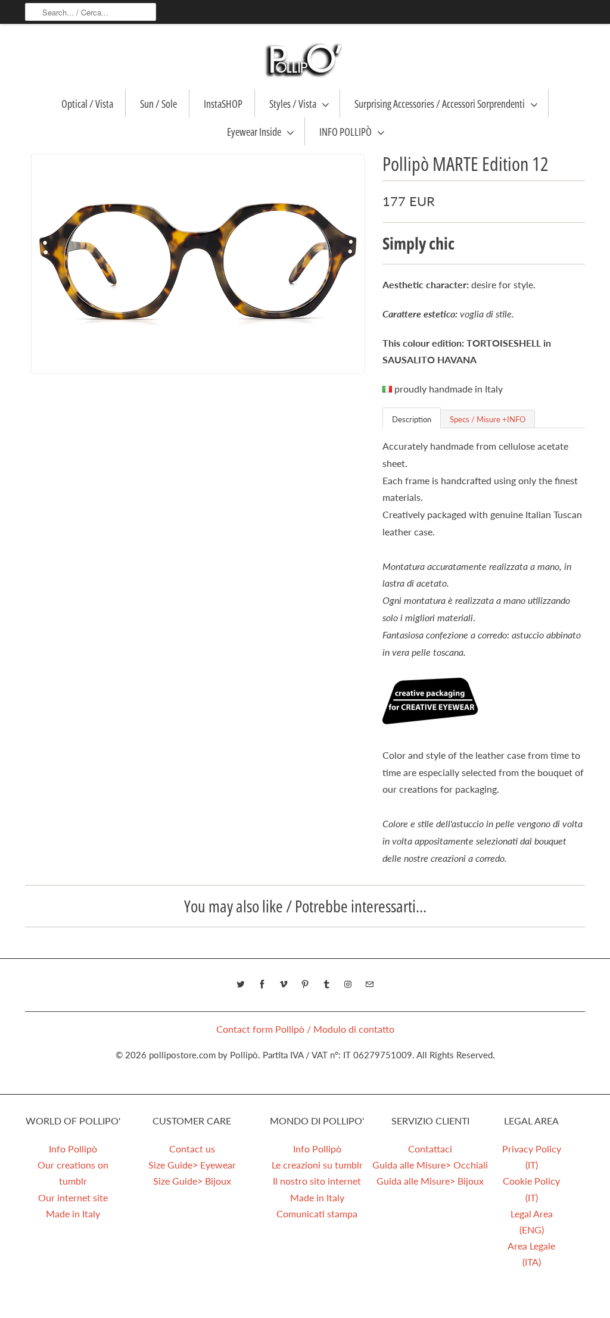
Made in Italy (73, 1213)
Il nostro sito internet (317, 1180)
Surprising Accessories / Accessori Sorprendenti (439, 103)
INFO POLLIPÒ (345, 131)
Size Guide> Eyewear (192, 1164)
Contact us (192, 1148)
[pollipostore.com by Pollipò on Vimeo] (283, 984)
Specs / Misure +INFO (487, 419)
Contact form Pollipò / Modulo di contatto (305, 1029)
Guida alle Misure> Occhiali (430, 1164)
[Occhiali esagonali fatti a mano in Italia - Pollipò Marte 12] (198, 264)
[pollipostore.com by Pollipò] (305, 59)
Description (411, 419)
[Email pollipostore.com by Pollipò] (369, 984)
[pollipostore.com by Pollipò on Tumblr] (326, 984)
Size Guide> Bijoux (192, 1180)
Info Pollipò (73, 1148)
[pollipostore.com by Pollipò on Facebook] (262, 984)
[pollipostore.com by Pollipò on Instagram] (348, 984)
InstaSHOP (223, 103)
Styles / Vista (292, 103)
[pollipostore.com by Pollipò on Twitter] (240, 984)
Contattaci (430, 1148)
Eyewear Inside (254, 131)
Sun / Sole (158, 103)
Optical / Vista (87, 103)
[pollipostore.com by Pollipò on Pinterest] (305, 984)
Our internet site (73, 1197)
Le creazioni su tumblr (317, 1164)
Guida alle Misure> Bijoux (430, 1180)
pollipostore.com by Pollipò (203, 1054)
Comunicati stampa (316, 1213)
